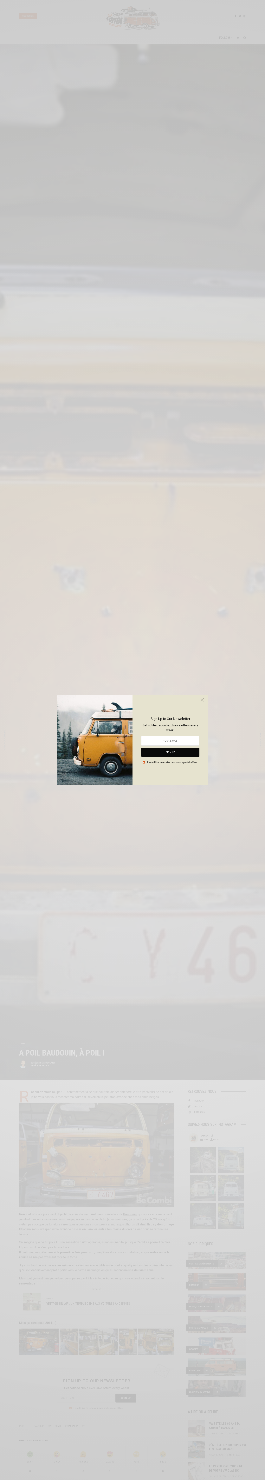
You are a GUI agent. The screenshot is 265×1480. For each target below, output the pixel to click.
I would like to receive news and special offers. (172, 762)
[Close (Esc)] (202, 701)
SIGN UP (170, 752)
